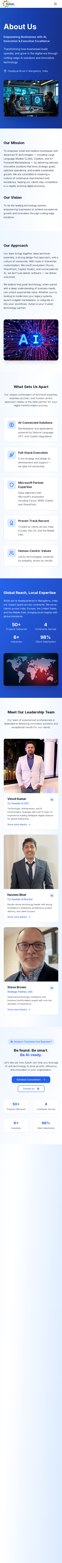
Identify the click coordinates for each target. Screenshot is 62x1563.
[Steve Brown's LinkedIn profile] (52, 988)
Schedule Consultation (29, 1079)
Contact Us (28, 1088)
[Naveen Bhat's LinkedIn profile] (52, 895)
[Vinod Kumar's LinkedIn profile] (52, 799)
